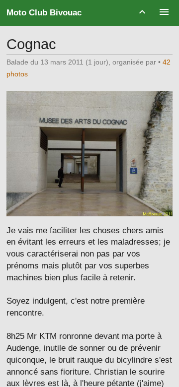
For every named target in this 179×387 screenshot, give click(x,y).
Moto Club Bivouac (44, 12)
